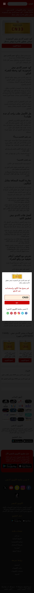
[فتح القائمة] (4, 4)
